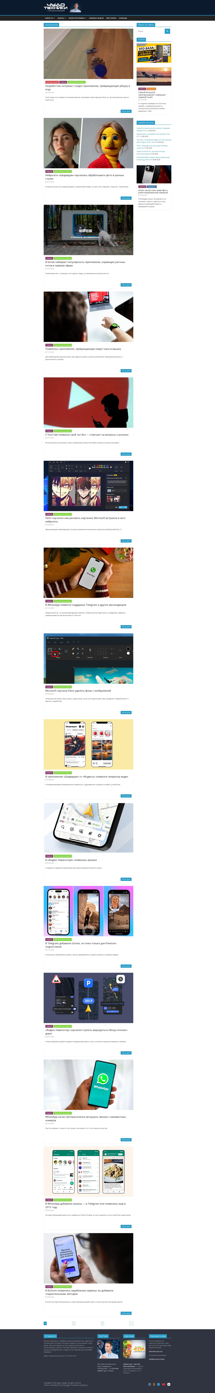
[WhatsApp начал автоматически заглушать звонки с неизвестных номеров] (88, 1061)
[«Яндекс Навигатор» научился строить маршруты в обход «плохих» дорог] (88, 974)
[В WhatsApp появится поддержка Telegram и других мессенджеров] (88, 549)
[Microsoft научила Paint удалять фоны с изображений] (88, 635)
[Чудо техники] (63, 3)
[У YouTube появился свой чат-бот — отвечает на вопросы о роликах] (88, 379)
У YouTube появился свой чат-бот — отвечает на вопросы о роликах (87, 434)
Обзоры (61, 18)
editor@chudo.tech (156, 1351)
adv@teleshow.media (156, 1359)
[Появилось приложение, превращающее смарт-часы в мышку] (88, 293)
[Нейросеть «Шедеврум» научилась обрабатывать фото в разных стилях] (88, 119)
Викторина (111, 18)
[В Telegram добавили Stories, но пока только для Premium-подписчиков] (88, 887)
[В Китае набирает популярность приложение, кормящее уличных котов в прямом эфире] (88, 206)
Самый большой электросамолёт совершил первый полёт (152, 94)
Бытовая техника (52, 82)
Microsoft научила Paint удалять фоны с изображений (78, 690)
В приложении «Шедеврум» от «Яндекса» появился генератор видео (86, 776)
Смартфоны (152, 187)
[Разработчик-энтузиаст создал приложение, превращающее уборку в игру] (88, 30)
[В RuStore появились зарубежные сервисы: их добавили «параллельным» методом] (88, 1234)
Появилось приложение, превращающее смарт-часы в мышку (83, 348)
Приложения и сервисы (77, 82)
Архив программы (76, 18)
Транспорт (151, 89)
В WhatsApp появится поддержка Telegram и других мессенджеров (85, 604)
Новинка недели (96, 18)
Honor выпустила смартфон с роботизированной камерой (153, 191)
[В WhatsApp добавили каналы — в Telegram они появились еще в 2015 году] (88, 1148)
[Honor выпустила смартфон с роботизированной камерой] (154, 166)
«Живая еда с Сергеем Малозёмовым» (131, 1365)
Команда (123, 18)
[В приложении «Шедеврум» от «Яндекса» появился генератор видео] (88, 720)
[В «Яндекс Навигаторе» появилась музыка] (88, 804)
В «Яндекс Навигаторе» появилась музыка (71, 860)
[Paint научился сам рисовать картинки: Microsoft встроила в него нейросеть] (88, 462)
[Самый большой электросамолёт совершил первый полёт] (154, 68)
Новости (49, 18)
